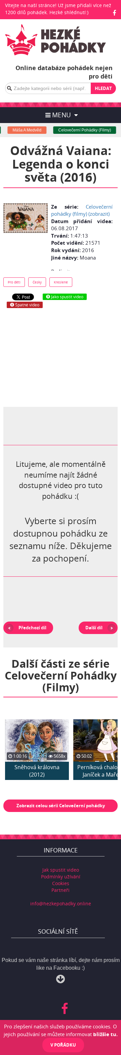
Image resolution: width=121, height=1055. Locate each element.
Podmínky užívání (60, 876)
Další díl (94, 628)
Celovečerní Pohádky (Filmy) (81, 130)
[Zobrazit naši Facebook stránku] (114, 13)
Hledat (103, 88)
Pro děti (14, 282)
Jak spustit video (60, 870)
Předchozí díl (32, 628)
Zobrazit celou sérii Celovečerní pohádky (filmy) (60, 807)
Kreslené (61, 282)
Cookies (60, 883)
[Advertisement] (60, 357)
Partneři (60, 890)
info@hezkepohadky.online (60, 903)
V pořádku (63, 1045)
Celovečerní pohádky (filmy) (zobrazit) (82, 210)
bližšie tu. (105, 1034)
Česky (37, 282)
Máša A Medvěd (23, 130)
